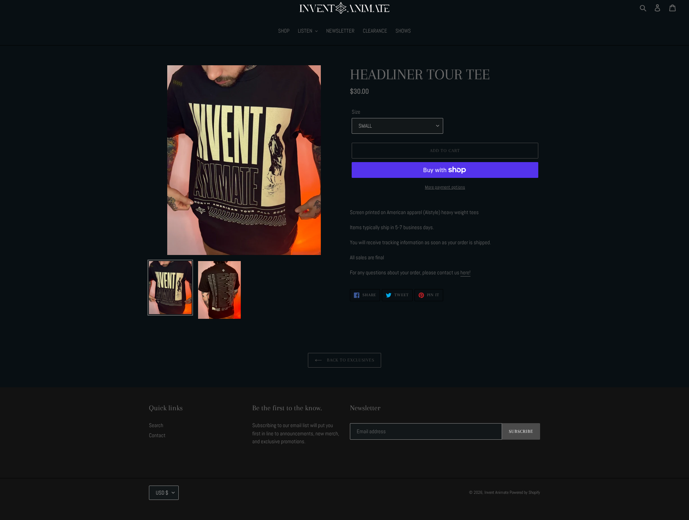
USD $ (162, 492)
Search (156, 425)
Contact (157, 435)
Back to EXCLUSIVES (350, 360)
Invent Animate (496, 492)
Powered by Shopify (525, 492)
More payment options (445, 187)
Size (356, 111)
